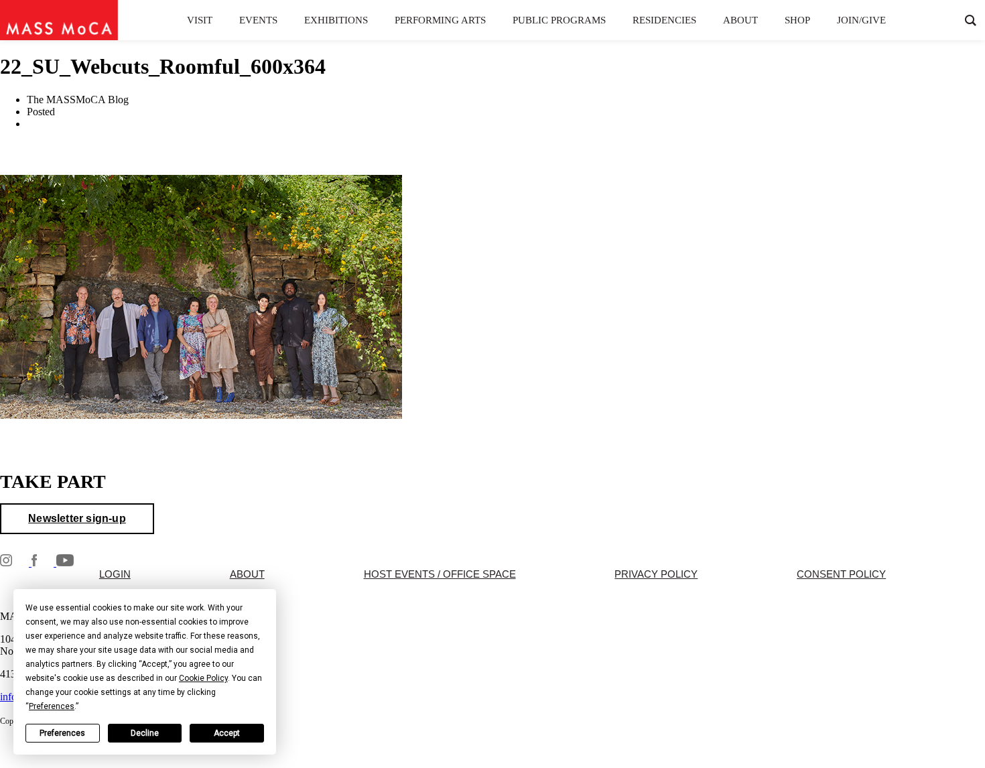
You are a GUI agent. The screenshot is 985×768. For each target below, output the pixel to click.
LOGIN (115, 574)
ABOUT (247, 574)
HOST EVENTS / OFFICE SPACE (440, 574)
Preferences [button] (51, 706)
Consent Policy (841, 574)
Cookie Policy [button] (203, 678)
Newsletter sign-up (77, 518)
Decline (145, 733)
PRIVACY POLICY (656, 574)
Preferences (62, 733)
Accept (227, 733)
